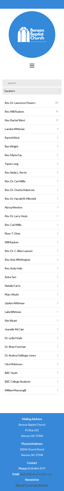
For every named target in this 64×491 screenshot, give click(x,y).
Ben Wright (11, 146)
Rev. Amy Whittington (17, 259)
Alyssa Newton (13, 207)
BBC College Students (17, 381)
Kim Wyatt (11, 320)
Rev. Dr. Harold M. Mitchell (20, 198)
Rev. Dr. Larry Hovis (16, 216)
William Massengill (15, 390)
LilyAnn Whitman (15, 303)
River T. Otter (13, 233)
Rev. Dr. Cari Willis (15, 181)
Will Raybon (11, 242)
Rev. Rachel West (15, 120)
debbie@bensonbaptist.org (36, 474)
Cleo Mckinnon (13, 364)
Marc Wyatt (12, 294)
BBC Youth (11, 373)
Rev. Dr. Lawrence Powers (20, 103)
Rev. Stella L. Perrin (16, 172)
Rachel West (12, 137)
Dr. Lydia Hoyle (13, 338)
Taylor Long (11, 163)
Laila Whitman (13, 312)
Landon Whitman (15, 129)
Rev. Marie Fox (13, 155)
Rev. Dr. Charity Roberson (20, 190)
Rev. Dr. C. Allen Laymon (18, 251)
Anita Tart (10, 277)
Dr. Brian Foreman (15, 346)
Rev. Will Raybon (14, 111)
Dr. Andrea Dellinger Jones (20, 355)
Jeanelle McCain (14, 329)
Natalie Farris (12, 285)
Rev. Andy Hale (13, 268)
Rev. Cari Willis (13, 224)
